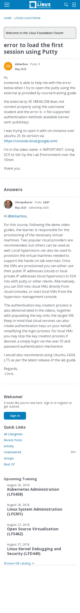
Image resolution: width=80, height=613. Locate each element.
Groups (9, 458)
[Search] (66, 4)
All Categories (13, 434)
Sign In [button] (15, 416)
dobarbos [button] (21, 64)
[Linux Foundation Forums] (40, 4)
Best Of (9, 464)
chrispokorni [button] (23, 202)
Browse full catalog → (19, 563)
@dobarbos (17, 216)
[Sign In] (74, 4)
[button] (8, 66)
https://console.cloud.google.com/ (31, 141)
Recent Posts (13, 440)
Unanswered (40, 452)
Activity (9, 446)
